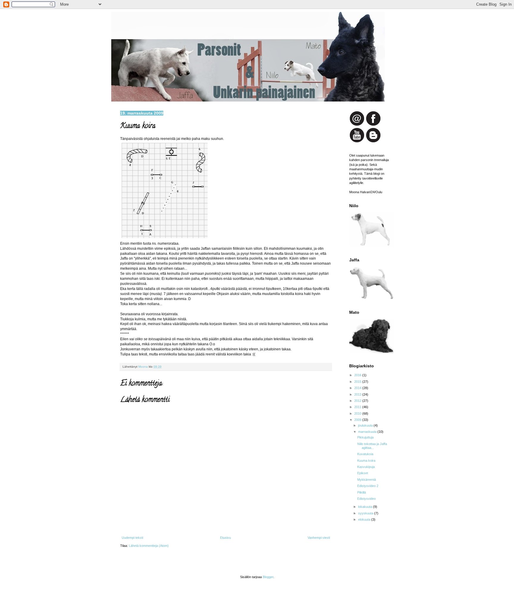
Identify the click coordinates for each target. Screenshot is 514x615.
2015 (358, 381)
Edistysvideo (366, 498)
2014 (358, 388)
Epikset (362, 473)
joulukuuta (366, 425)
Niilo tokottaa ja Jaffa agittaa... (372, 445)
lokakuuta (365, 506)
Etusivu (225, 537)
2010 (358, 413)
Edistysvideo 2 (367, 486)
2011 (358, 407)
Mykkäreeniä (366, 479)
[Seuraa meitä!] (373, 141)
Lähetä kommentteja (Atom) (149, 545)
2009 (358, 420)
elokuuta (364, 519)
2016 (358, 375)
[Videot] (357, 141)
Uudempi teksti (132, 537)
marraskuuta (367, 431)
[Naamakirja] (373, 125)
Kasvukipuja (366, 467)
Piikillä (361, 492)
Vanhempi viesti (319, 537)
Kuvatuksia (365, 454)
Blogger (268, 577)
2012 (358, 400)
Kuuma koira (366, 460)
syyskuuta (366, 513)
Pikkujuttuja (365, 437)
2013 (358, 394)
